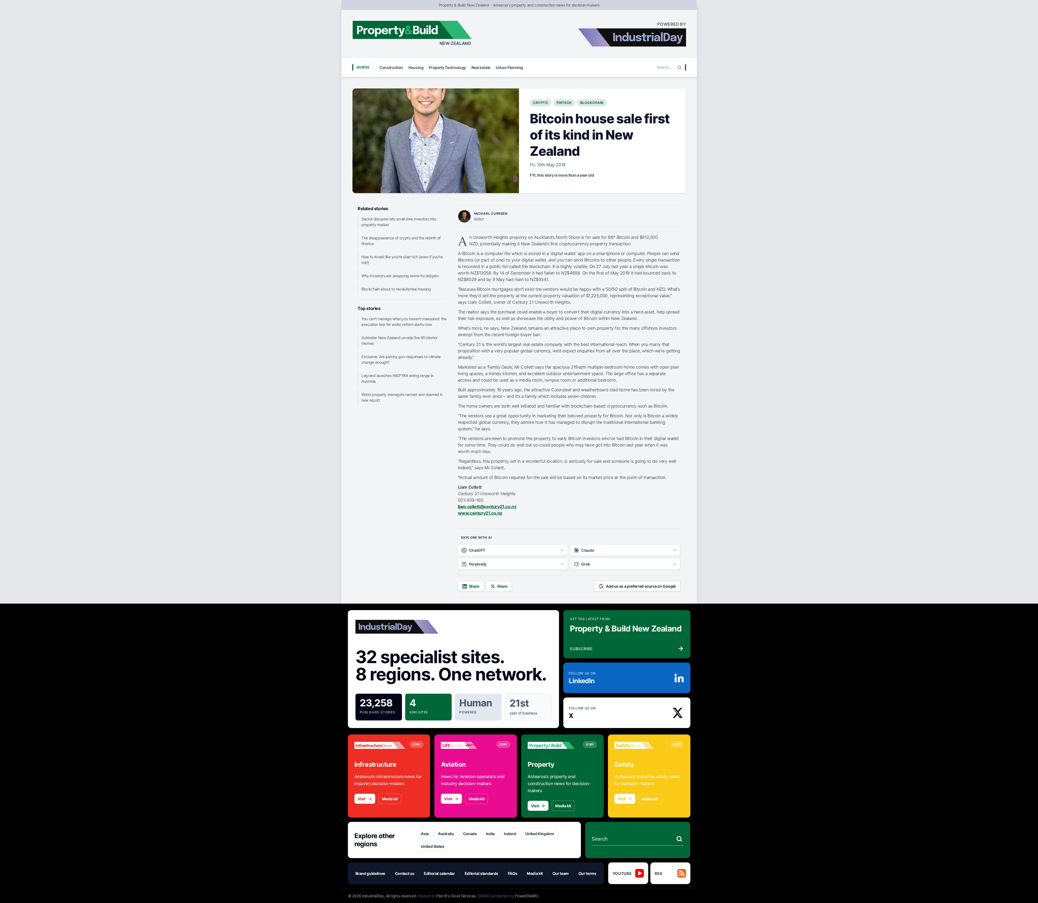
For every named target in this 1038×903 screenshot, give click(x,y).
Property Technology (447, 67)
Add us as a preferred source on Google (641, 586)
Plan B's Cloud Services (455, 896)
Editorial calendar (439, 873)
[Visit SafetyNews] (639, 745)
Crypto (540, 103)
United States (432, 846)
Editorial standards (481, 873)
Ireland (510, 833)
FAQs (512, 873)
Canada (470, 833)
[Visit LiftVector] (466, 745)
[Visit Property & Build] (553, 745)
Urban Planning (509, 67)
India (490, 833)
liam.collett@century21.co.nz (487, 506)
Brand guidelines (370, 873)
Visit (361, 798)
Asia (425, 833)
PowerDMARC (527, 896)
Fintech (564, 103)
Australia (446, 833)
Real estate (480, 67)
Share (474, 586)
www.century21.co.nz (480, 513)
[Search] (679, 67)
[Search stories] (679, 839)
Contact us (404, 873)
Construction (391, 67)
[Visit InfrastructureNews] (379, 745)
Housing (416, 67)
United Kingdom (539, 833)
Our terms (587, 873)
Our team (561, 873)
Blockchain (592, 103)
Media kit (390, 798)
